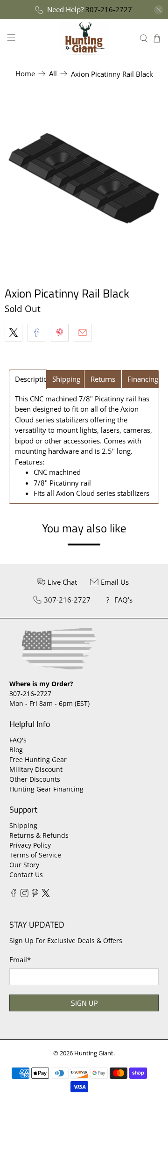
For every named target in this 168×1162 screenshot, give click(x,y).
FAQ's (18, 739)
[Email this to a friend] (82, 332)
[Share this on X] (13, 332)
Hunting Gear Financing (46, 788)
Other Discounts (34, 779)
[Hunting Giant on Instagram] (24, 894)
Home (25, 73)
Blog (16, 749)
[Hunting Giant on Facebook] (13, 894)
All (53, 73)
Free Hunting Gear (38, 759)
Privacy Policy (30, 845)
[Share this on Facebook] (36, 332)
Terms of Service (35, 854)
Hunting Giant (93, 1053)
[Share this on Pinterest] (60, 332)
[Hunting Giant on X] (46, 894)
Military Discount (36, 769)
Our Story (24, 864)
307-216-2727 (108, 9)
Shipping (23, 825)
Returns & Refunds (39, 835)
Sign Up (84, 1003)
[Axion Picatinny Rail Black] (84, 179)
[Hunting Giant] (84, 38)
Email (20, 959)
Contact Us (26, 874)
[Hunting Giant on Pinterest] (35, 894)
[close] (158, 10)
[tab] (28, 379)
